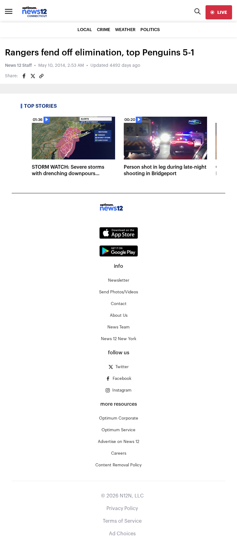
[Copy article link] (41, 76)
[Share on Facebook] (24, 76)
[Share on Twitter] (32, 76)
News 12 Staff (18, 65)
